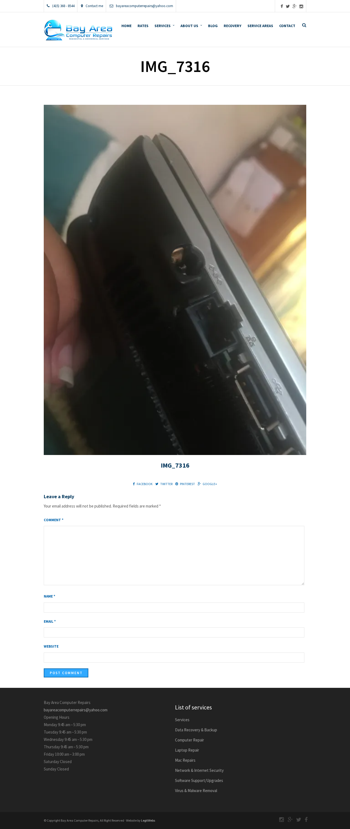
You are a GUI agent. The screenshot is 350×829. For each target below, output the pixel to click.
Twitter (166, 484)
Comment (53, 520)
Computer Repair (189, 740)
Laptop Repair (187, 750)
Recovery (232, 25)
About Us (189, 25)
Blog (213, 25)
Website (51, 646)
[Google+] (295, 6)
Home (126, 25)
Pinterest (187, 484)
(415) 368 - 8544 (63, 6)
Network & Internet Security (199, 770)
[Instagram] (301, 6)
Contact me (94, 6)
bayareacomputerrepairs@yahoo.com (144, 6)
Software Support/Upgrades (199, 780)
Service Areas (260, 25)
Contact (287, 25)
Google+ (210, 484)
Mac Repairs (185, 760)
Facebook (145, 484)
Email (50, 621)
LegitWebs (148, 820)
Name (49, 596)
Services (162, 25)
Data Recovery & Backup (196, 729)
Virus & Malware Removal (196, 790)
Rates (143, 25)
